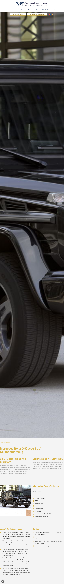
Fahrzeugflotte (7, 442)
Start (2, 442)
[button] (11, 10)
